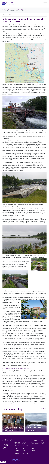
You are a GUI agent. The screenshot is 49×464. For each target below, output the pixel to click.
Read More (44, 408)
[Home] (8, 3)
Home (3, 9)
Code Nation (27, 459)
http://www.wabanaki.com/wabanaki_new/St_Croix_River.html (16, 368)
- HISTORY (24, 448)
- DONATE (42, 440)
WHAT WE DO (17, 439)
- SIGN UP (42, 442)
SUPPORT (42, 439)
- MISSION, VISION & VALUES (24, 442)
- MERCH (42, 443)
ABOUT (23, 439)
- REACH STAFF (25, 453)
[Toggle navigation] (45, 3)
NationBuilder (34, 459)
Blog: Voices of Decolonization (18, 9)
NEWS (32, 439)
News (8, 9)
